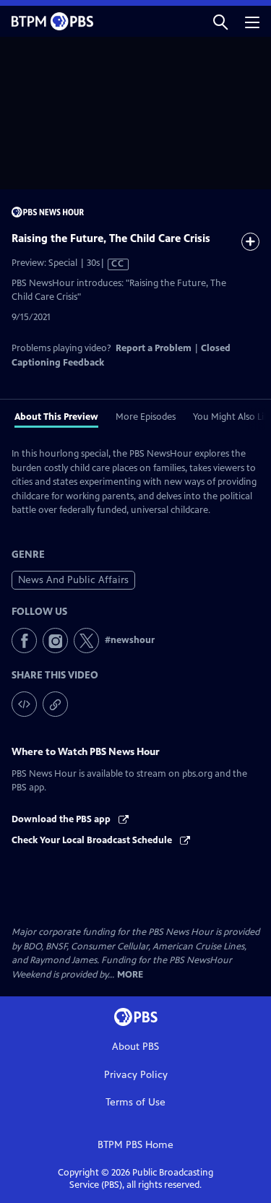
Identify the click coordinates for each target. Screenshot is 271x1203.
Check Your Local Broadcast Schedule (93, 840)
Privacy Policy (136, 1075)
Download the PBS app (62, 819)
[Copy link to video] (55, 704)
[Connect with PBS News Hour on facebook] (24, 640)
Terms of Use (135, 1102)
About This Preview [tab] (56, 417)
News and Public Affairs (73, 580)
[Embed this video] (24, 704)
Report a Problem (154, 348)
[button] (220, 21)
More (130, 975)
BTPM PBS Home (135, 1145)
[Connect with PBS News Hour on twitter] (86, 640)
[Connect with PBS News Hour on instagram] (55, 640)
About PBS (135, 1046)
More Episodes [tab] (146, 417)
